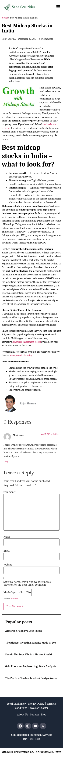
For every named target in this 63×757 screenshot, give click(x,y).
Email (8, 550)
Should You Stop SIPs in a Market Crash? (28, 654)
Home (5, 17)
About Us (22, 714)
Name (8, 536)
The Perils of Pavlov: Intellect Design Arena (31, 678)
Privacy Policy (36, 703)
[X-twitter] (43, 726)
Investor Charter (38, 708)
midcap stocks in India (20, 355)
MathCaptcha (14, 598)
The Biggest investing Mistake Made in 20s (30, 642)
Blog (43, 714)
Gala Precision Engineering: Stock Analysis (30, 666)
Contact (34, 714)
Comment (10, 492)
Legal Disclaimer (16, 703)
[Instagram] (27, 726)
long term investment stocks (26, 341)
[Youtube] (35, 726)
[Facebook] (20, 726)
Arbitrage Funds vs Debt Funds (23, 630)
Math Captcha (12, 592)
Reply (6, 461)
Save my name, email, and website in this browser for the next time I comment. (27, 583)
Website (8, 564)
